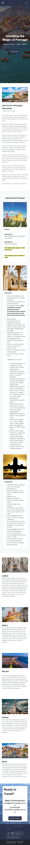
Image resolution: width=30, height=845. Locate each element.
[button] (9, 826)
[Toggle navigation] (26, 3)
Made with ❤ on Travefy (20, 842)
